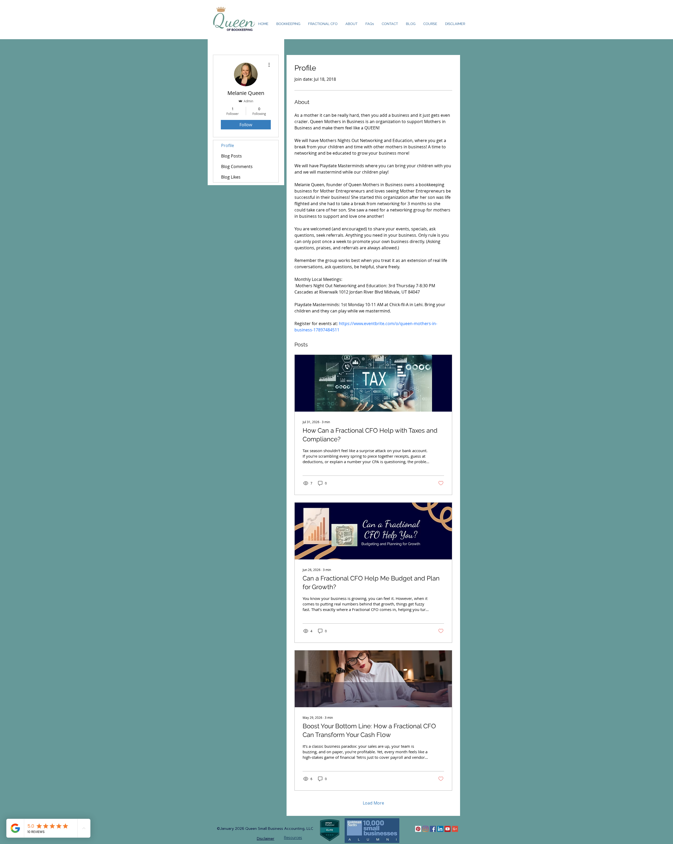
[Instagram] (425, 829)
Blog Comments (237, 166)
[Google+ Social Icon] (455, 829)
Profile (227, 145)
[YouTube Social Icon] (448, 829)
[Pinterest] (418, 829)
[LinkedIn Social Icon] (440, 829)
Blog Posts (231, 156)
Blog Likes (231, 177)
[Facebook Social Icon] (433, 829)
